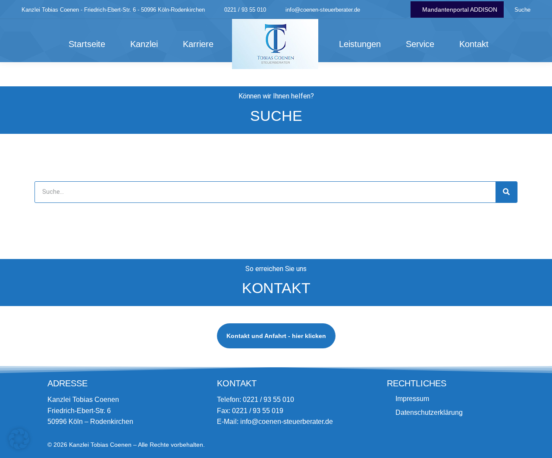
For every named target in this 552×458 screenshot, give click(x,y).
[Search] (506, 192)
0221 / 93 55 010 (245, 9)
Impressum (412, 398)
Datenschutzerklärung (429, 412)
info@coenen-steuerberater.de (322, 9)
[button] (19, 439)
